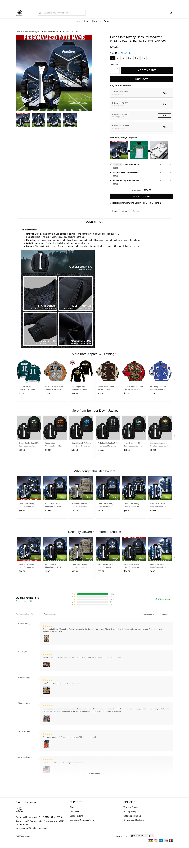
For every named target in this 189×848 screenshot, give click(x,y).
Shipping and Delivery (133, 820)
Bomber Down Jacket (131, 203)
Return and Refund (132, 816)
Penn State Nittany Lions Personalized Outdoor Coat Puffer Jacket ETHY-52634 (106, 505)
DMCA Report (121, 836)
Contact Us (109, 21)
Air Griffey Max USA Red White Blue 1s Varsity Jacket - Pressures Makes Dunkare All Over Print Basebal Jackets (159, 388)
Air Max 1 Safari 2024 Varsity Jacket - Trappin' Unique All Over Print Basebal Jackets (55, 388)
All (22, 32)
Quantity (114, 64)
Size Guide (126, 53)
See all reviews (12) (24, 601)
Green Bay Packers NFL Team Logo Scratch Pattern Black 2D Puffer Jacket (29, 445)
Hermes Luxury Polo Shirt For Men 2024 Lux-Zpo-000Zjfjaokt (127, 180)
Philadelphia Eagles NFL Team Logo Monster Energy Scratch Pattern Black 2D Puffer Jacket (108, 445)
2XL (129, 58)
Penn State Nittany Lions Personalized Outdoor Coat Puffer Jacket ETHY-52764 (79, 505)
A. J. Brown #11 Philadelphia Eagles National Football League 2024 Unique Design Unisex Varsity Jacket (28, 388)
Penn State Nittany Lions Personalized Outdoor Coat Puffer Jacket (27, 505)
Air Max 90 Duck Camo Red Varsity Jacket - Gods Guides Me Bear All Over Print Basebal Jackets (133, 388)
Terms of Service (131, 807)
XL (123, 58)
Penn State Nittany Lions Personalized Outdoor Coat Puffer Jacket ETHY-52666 (132, 164)
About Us (96, 21)
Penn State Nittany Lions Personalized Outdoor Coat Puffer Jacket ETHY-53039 (158, 505)
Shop (86, 21)
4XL (143, 58)
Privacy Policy (129, 811)
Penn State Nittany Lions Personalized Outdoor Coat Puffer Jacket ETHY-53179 (53, 505)
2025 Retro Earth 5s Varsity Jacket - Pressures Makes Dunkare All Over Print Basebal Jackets (107, 388)
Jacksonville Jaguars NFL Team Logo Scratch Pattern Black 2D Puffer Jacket (160, 445)
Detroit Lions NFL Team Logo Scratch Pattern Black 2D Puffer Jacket (81, 445)
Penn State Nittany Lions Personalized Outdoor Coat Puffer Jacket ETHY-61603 (132, 505)
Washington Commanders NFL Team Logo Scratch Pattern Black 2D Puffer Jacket (54, 445)
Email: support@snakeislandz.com (31, 828)
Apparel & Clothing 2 (151, 203)
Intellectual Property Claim (82, 820)
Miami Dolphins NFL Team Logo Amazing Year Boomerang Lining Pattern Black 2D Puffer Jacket (133, 445)
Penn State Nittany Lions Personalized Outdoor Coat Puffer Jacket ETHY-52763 (132, 566)
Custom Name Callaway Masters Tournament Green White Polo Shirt (127, 172)
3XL (136, 58)
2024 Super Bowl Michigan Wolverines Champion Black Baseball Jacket (79, 388)
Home (77, 21)
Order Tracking (76, 816)
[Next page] (175, 380)
